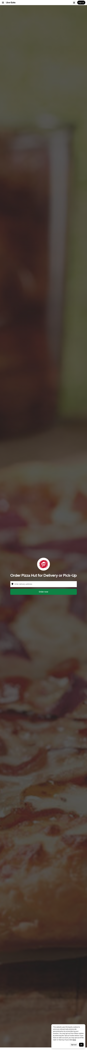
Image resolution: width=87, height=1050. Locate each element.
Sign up (81, 2)
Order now (43, 592)
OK (81, 1045)
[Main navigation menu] (3, 2)
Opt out (73, 1045)
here (74, 1040)
